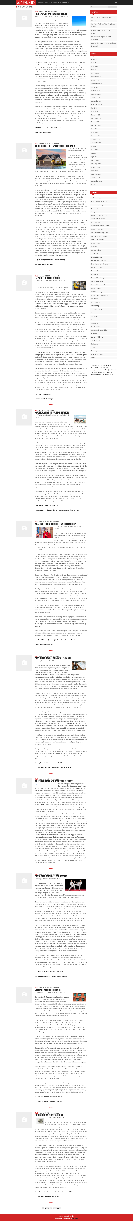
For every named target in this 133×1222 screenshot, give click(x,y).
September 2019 (96, 143)
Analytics (94, 212)
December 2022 (96, 118)
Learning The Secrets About (44, 264)
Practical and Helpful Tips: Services (52, 412)
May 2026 (94, 70)
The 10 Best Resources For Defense (51, 876)
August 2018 (95, 184)
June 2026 (94, 66)
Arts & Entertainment (98, 219)
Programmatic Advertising (100, 295)
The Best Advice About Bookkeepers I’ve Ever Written (53, 767)
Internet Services (96, 271)
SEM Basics (94, 316)
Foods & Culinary (96, 250)
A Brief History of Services (44, 644)
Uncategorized (96, 351)
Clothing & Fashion (97, 229)
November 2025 (96, 77)
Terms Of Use (66, 2)
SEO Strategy (95, 326)
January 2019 (95, 167)
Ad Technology (96, 198)
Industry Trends (96, 267)
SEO (92, 320)
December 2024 (96, 94)
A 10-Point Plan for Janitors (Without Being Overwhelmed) (55, 640)
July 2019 (94, 146)
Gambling (94, 253)
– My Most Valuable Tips (43, 394)
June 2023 (94, 111)
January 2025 (95, 91)
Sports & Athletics (97, 337)
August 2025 (95, 87)
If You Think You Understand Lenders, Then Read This (53, 1192)
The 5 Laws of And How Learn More (51, 13)
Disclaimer (41, 2)
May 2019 (94, 153)
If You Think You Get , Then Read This (48, 127)
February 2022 (96, 125)
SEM (92, 313)
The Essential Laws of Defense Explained (49, 971)
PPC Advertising (96, 292)
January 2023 (95, 115)
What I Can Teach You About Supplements (54, 781)
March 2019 (95, 160)
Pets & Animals (96, 288)
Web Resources (96, 358)
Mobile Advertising (97, 278)
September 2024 (96, 101)
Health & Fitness (96, 257)
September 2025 (96, 84)
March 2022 (95, 122)
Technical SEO (95, 340)
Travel (36, 11)
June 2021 (94, 129)
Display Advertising (97, 240)
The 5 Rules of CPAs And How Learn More (53, 658)
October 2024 (95, 97)
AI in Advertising (96, 208)
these (77, 788)
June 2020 (94, 132)
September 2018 (96, 181)
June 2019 (94, 150)
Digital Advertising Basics (99, 233)
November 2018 (96, 174)
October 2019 (95, 139)
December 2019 (96, 136)
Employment (95, 243)
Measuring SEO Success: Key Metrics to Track (103, 19)
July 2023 (94, 108)
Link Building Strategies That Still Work (102, 32)
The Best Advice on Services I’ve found (48, 1196)
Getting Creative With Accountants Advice (50, 763)
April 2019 (94, 157)
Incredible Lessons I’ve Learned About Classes (51, 976)
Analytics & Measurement (99, 215)
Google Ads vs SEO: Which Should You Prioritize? (103, 44)
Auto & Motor (95, 222)
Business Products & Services (100, 226)
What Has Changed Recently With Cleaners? (55, 524)
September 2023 (96, 104)
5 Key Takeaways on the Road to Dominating (50, 260)
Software (94, 333)
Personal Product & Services (100, 285)
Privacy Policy (57, 2)
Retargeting (95, 306)
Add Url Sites (26, 2)
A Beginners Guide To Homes (47, 990)
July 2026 (94, 63)
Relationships (95, 302)
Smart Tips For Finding (43, 132)
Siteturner (75, 1218)
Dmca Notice (48, 2)
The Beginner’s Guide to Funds (49, 1115)
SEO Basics (94, 323)
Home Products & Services (99, 264)
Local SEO (94, 274)
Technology (95, 344)
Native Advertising (97, 281)
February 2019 (96, 164)
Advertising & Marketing (99, 201)
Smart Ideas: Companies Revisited (46, 505)
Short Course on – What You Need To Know (55, 146)
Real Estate (94, 299)
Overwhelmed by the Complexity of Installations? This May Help (57, 510)
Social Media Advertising (99, 330)
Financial (94, 246)
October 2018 (95, 177)
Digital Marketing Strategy (100, 236)
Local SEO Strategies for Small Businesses (101, 38)
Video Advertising (97, 354)
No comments (53, 11)
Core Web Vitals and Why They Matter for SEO (103, 25)
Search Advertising (97, 309)
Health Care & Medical (98, 260)
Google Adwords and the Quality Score (104, 370)
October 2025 (95, 80)
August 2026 (95, 59)
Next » (58, 1208)
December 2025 (96, 73)
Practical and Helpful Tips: (44, 399)
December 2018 (96, 171)
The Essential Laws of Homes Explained (48, 1097)
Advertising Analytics (98, 205)
